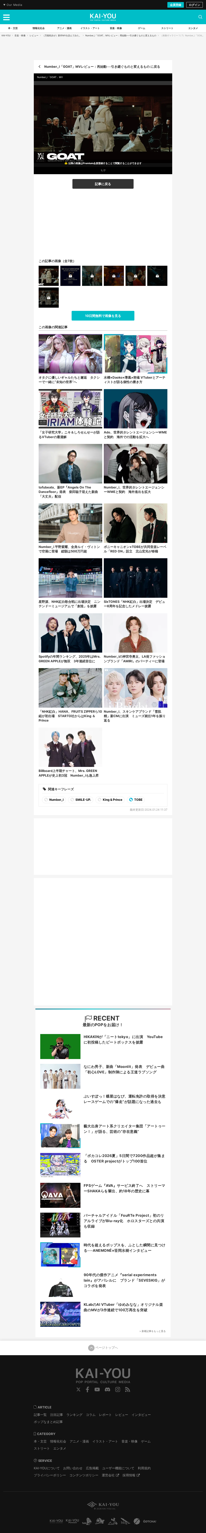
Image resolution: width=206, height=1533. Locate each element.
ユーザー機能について (118, 1468)
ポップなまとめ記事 (48, 1422)
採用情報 (129, 1475)
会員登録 (175, 4)
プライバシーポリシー (50, 1475)
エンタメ (59, 1448)
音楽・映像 (20, 35)
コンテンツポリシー (83, 1475)
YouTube (97, 1389)
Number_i (56, 800)
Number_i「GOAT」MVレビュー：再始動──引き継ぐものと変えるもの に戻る (102, 67)
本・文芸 (40, 1441)
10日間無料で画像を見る (103, 316)
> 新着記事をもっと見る (152, 1331)
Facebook (87, 1389)
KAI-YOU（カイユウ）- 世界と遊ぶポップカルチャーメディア (103, 17)
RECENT (105, 1018)
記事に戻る (103, 184)
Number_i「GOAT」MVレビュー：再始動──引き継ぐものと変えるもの (120, 35)
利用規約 (144, 1468)
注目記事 (56, 1415)
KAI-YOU (6, 35)
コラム (91, 1415)
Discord (107, 1389)
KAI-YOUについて (47, 1468)
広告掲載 (92, 1468)
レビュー (34, 35)
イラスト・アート (105, 1441)
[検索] (200, 17)
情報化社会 (58, 1441)
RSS (127, 1389)
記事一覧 (40, 1415)
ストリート (42, 1448)
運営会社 (108, 1475)
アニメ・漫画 (79, 1441)
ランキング (74, 1415)
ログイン (194, 4)
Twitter (78, 1389)
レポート (105, 1415)
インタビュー (141, 1415)
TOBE (138, 800)
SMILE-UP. (83, 800)
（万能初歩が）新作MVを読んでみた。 (61, 35)
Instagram (117, 1389)
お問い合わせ (72, 1468)
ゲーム (146, 1441)
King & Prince (112, 800)
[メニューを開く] (6, 17)
